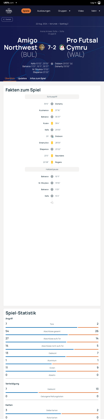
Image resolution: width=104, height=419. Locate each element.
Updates (22, 78)
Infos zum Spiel (38, 78)
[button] (64, 10)
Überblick (10, 78)
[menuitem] (26, 10)
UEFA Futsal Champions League (9, 10)
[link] (26, 10)
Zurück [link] (8, 19)
